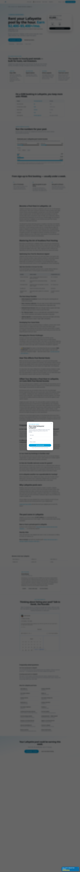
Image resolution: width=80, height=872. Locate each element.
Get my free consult (40, 445)
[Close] (51, 424)
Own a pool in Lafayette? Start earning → (68, 869)
